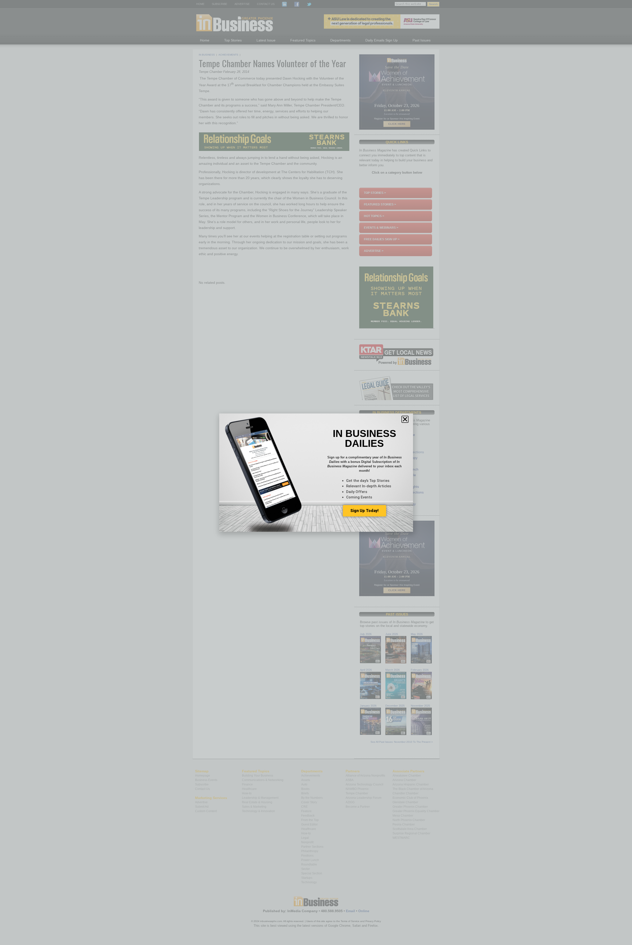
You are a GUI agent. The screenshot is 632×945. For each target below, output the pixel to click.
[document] (316, 472)
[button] (405, 419)
